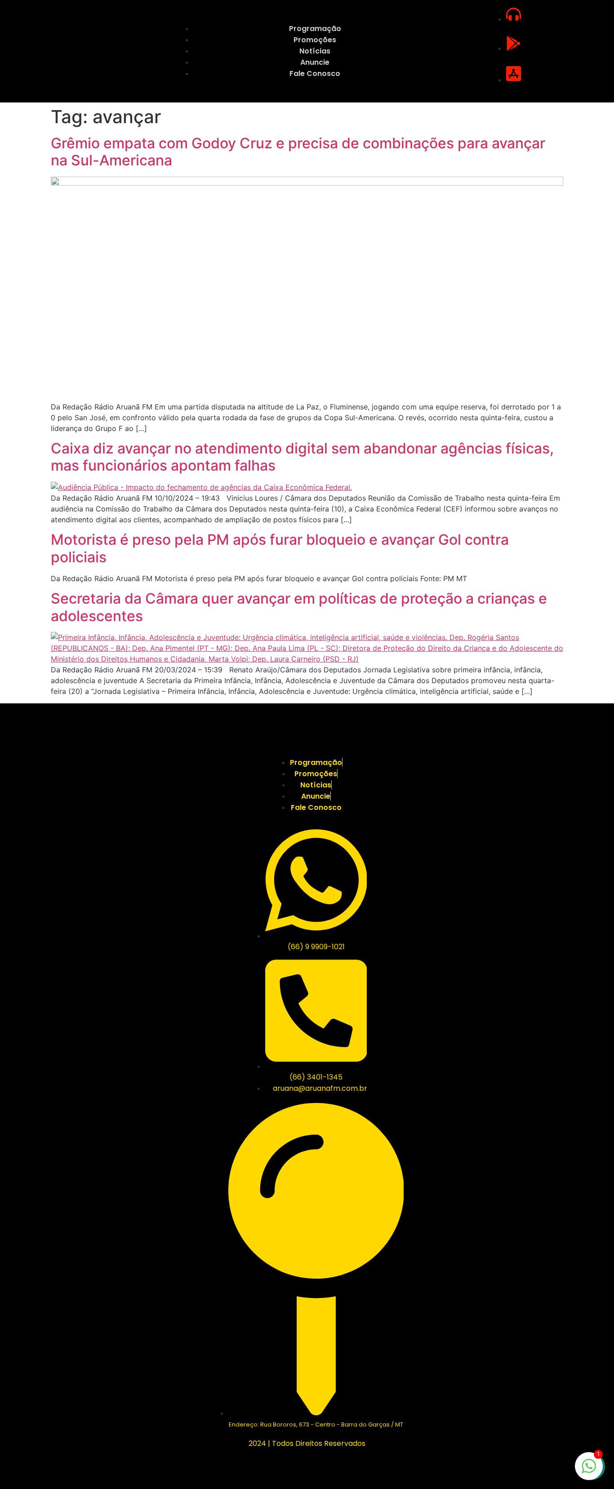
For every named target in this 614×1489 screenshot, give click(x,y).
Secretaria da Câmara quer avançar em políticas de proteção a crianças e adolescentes (299, 607)
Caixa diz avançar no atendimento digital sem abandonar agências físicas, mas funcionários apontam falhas (302, 457)
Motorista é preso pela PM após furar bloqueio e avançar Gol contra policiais (280, 548)
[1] (589, 1470)
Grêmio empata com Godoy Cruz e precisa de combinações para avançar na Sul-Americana (298, 151)
